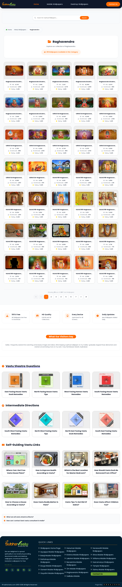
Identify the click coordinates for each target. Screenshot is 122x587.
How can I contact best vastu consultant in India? (25, 521)
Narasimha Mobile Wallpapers (74, 563)
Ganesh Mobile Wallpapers (51, 569)
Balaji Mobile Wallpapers (50, 555)
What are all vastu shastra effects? (20, 517)
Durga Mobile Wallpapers (51, 566)
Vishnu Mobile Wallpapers (103, 569)
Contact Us (113, 4)
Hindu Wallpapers (20, 30)
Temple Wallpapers (101, 566)
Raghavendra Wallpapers (77, 572)
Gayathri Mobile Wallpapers (52, 573)
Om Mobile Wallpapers (76, 568)
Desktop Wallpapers (79, 4)
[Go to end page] (86, 297)
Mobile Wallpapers (55, 4)
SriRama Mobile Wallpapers (104, 558)
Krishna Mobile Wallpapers (78, 555)
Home (36, 4)
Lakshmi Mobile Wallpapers (78, 558)
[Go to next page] (81, 297)
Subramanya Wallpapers (103, 562)
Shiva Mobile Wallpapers (103, 555)
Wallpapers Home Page (50, 548)
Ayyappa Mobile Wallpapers (52, 552)
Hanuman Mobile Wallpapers (74, 549)
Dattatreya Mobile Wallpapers (48, 560)
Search (84, 18)
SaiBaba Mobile (73, 576)
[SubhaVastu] (111, 585)
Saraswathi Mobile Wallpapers (100, 549)
